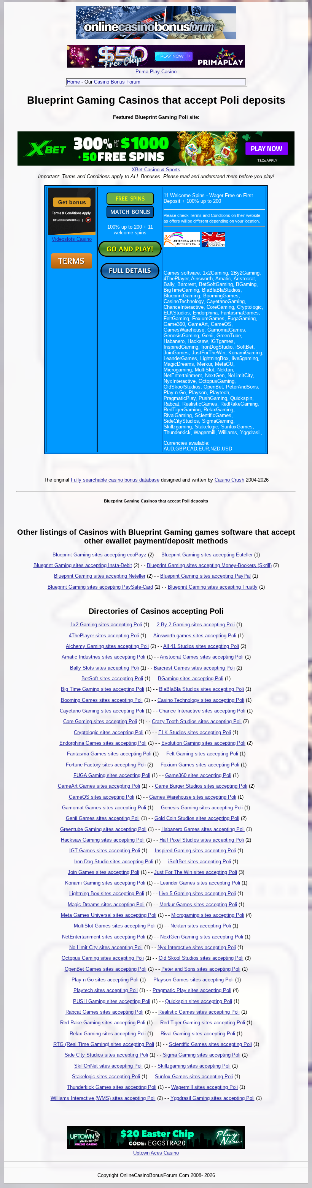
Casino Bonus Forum (117, 82)
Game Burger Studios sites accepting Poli (201, 786)
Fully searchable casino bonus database (115, 480)
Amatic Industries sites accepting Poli (103, 657)
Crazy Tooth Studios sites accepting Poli (197, 721)
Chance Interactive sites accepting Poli (202, 711)
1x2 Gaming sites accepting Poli (106, 624)
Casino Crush (229, 480)
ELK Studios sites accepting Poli (194, 732)
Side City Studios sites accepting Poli (106, 1055)
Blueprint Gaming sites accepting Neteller (99, 576)
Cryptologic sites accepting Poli (108, 732)
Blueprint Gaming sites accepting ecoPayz (99, 555)
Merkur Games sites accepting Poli (198, 904)
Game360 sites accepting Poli (198, 775)
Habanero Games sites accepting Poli (203, 829)
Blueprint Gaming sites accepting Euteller (207, 555)
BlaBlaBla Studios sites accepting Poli (201, 689)
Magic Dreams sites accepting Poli (106, 904)
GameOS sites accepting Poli (101, 797)
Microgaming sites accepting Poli (207, 915)
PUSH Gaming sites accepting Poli (111, 1001)
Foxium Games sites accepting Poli (200, 765)
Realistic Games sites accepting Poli (199, 1012)
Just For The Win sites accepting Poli (195, 872)
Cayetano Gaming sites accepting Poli (102, 711)
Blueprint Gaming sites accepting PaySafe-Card (100, 587)
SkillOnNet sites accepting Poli (108, 1066)
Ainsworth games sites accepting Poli (194, 635)
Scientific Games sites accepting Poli (210, 1044)
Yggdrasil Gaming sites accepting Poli (212, 1098)
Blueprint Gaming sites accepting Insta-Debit (82, 565)
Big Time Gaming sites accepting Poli (102, 689)
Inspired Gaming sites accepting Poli (195, 850)
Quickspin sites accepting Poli (198, 1001)
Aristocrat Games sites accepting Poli (202, 657)
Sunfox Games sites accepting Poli (194, 1076)
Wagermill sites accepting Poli (204, 1087)
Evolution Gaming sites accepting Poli (203, 743)
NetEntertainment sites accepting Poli (103, 937)
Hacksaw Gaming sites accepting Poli (103, 840)
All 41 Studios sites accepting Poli (201, 646)
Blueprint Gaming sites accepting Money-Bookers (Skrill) (209, 565)
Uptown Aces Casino (156, 1153)
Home (73, 82)
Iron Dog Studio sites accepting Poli (113, 861)
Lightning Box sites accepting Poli (106, 893)
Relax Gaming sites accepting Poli (108, 1033)
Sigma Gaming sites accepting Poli (201, 1055)
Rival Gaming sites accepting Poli (198, 1033)
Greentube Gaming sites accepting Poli (103, 829)
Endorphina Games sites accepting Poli (102, 743)
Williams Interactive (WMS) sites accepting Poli (103, 1098)
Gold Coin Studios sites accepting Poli (196, 818)
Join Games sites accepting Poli (103, 872)
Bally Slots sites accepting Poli (104, 668)
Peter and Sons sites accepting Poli (200, 969)
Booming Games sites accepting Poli (102, 700)
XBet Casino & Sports (156, 169)
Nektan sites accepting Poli (200, 926)
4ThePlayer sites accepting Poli (104, 635)
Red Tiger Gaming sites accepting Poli (202, 1022)
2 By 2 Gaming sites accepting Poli (196, 624)
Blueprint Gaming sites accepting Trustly (213, 587)
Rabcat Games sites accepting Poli (104, 1012)
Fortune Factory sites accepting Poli (106, 765)
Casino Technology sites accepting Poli (201, 700)
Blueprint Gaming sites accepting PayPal (205, 576)
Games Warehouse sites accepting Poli (192, 797)
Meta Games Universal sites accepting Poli (108, 915)
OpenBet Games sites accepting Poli (105, 969)
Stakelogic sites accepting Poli (106, 1076)
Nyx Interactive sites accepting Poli (197, 947)
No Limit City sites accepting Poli (106, 947)
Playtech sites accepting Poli (105, 990)
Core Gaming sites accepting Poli (100, 721)
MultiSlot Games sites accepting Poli (115, 926)
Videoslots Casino (72, 239)
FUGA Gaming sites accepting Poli (111, 775)
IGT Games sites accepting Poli (104, 850)
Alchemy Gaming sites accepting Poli (107, 646)
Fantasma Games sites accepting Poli (109, 754)
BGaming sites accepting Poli (190, 678)
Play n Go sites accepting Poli (105, 980)
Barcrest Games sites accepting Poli (194, 668)
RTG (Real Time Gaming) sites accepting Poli (103, 1044)
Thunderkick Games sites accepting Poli (111, 1087)
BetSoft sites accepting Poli (112, 678)
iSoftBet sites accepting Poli (199, 861)
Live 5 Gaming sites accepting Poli (197, 893)
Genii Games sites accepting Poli (103, 818)
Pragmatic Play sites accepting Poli (192, 990)
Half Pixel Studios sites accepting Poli (201, 840)
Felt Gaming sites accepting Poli (202, 754)
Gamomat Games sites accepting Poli (104, 807)
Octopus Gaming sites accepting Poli (103, 958)
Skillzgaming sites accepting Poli (194, 1066)
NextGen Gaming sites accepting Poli (201, 937)
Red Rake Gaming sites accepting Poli (102, 1022)
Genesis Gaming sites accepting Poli (202, 807)
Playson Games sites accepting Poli (193, 980)
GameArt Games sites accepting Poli (99, 786)
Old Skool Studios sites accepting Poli (201, 958)
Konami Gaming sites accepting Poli (105, 883)
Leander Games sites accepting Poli (200, 883)
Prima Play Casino (156, 71)
